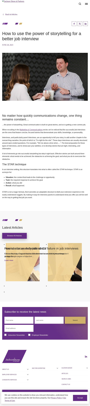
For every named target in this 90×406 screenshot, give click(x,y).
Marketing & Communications (31, 130)
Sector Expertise (38, 368)
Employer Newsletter (40, 335)
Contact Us (66, 384)
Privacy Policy (56, 398)
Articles (65, 373)
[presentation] (23, 262)
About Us (5, 369)
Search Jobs (66, 379)
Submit (75, 320)
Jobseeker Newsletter (16, 335)
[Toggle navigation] (86, 4)
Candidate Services (9, 380)
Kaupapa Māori (67, 368)
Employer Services (9, 374)
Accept (80, 398)
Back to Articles (11, 14)
